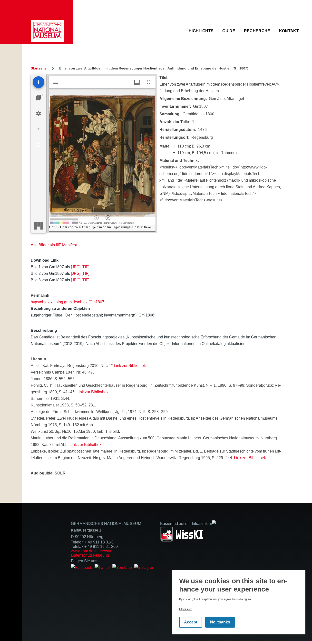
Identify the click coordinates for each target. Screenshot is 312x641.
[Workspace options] (38, 129)
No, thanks (220, 622)
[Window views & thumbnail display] (137, 82)
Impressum (103, 551)
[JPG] (75, 267)
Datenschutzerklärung (90, 555)
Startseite (39, 68)
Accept (190, 622)
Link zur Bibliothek (130, 366)
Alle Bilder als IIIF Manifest (54, 245)
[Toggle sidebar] (55, 82)
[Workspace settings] (38, 113)
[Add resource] (38, 82)
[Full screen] (38, 144)
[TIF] (85, 267)
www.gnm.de (82, 551)
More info (185, 609)
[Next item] (108, 218)
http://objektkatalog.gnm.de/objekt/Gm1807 (67, 302)
